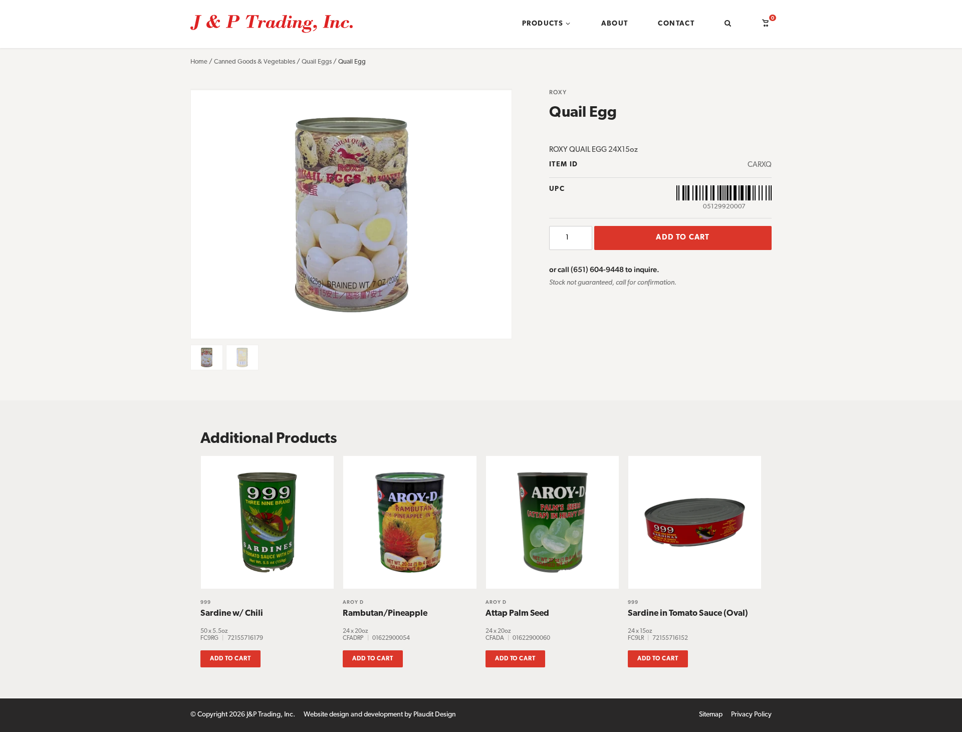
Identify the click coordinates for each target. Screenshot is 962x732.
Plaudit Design (434, 714)
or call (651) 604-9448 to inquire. (604, 269)
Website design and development (353, 714)
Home (198, 62)
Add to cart (682, 237)
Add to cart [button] (230, 659)
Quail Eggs (317, 62)
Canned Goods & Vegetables (254, 62)
